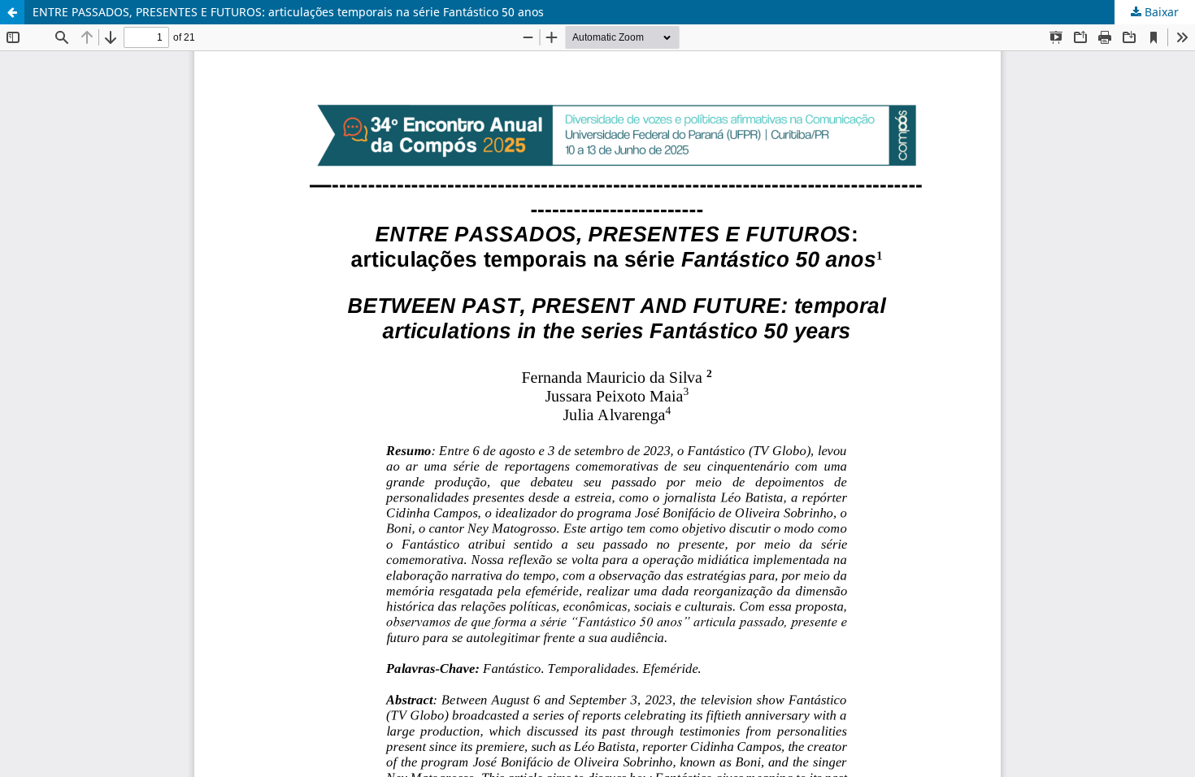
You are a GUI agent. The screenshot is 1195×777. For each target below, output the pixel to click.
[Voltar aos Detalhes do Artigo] (12, 12)
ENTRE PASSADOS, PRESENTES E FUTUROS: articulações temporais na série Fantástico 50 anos (288, 12)
